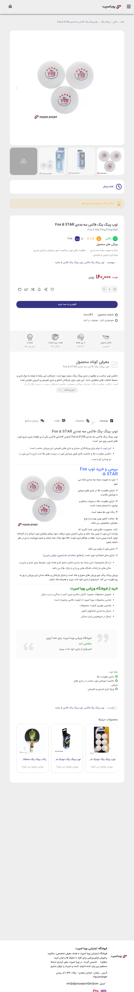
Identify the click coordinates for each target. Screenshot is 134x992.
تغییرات (26, 289)
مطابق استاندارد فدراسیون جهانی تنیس (63, 555)
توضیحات (104, 421)
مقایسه (32, 289)
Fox (70, 238)
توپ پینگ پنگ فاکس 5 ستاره (69, 262)
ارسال (45, 289)
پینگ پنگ (105, 22)
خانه (122, 22)
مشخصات (80, 421)
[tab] (106, 420)
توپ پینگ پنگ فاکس (94, 262)
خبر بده (39, 289)
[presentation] (16, 88)
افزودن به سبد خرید (67, 304)
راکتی (115, 22)
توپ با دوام (101, 448)
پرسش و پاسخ (32, 421)
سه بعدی (19, 289)
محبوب (52, 289)
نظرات (57, 421)
